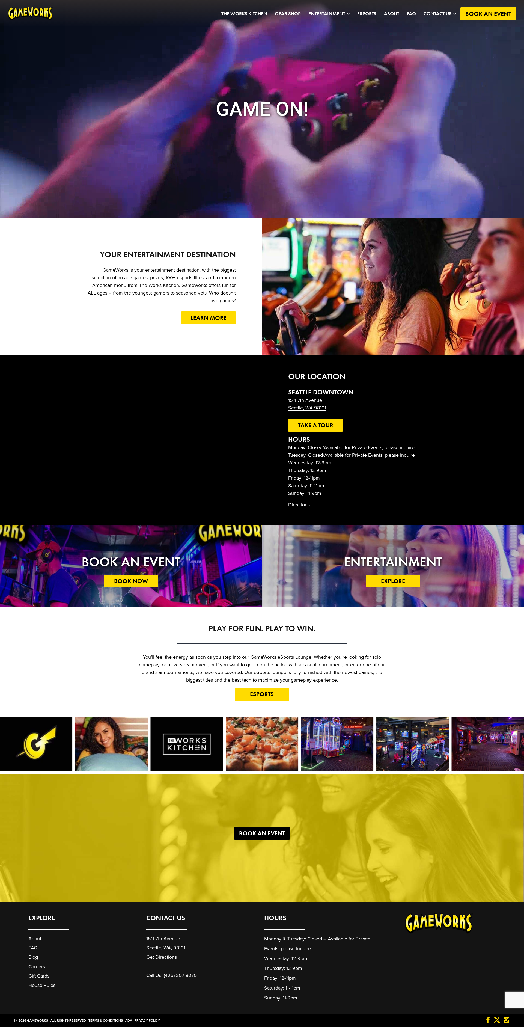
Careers (36, 966)
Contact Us (438, 13)
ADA (128, 1020)
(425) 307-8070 (180, 975)
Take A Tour (315, 425)
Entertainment (326, 13)
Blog (33, 957)
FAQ (411, 13)
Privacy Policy (147, 1020)
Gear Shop (288, 13)
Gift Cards (38, 975)
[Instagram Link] (506, 1020)
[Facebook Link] (488, 1020)
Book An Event (488, 14)
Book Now (131, 581)
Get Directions (161, 957)
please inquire (296, 948)
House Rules (41, 985)
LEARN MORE (209, 318)
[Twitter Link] (497, 1020)
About (391, 13)
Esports (366, 13)
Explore (393, 581)
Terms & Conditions (105, 1020)
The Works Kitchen (244, 13)
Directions (299, 504)
